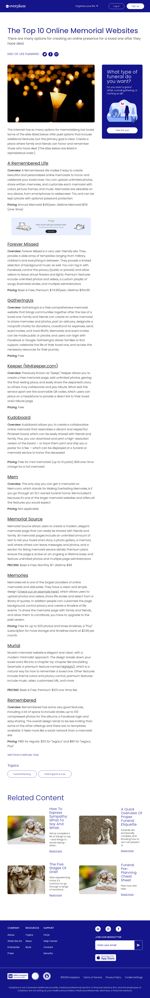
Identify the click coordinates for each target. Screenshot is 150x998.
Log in (116, 6)
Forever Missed (23, 244)
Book (28, 947)
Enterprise (13, 947)
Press (10, 953)
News (28, 941)
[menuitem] (87, 6)
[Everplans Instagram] (108, 931)
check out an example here (38, 592)
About (11, 935)
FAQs (47, 935)
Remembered (21, 700)
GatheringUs (20, 300)
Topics (29, 935)
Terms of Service (92, 977)
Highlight (67, 667)
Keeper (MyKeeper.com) (32, 366)
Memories (17, 575)
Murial (13, 646)
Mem (12, 477)
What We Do (14, 941)
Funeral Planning (22, 774)
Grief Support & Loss (54, 774)
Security (48, 953)
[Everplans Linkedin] (98, 931)
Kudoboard (18, 417)
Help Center (51, 941)
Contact (48, 947)
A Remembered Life (27, 163)
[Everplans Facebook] (118, 931)
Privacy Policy (113, 977)
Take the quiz (122, 130)
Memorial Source (25, 519)
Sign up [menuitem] (135, 6)
